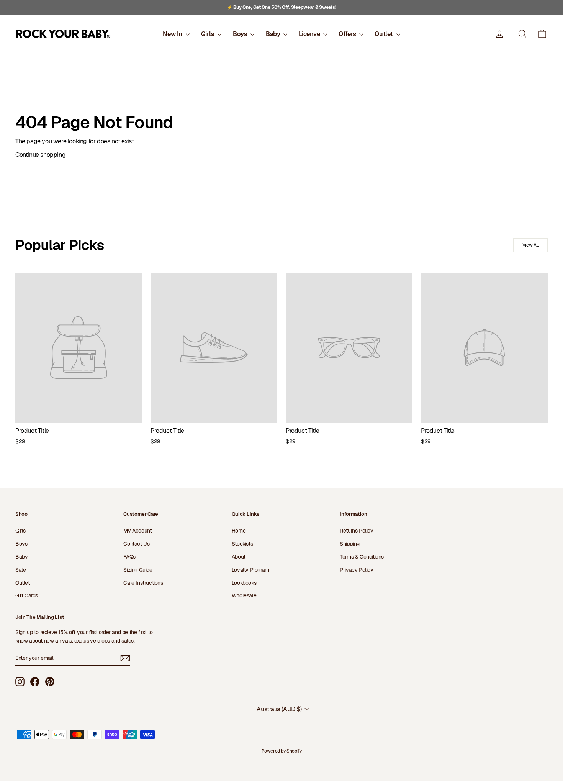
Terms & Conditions (362, 556)
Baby (274, 34)
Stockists (242, 543)
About (238, 556)
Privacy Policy (356, 569)
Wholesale (244, 595)
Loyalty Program (250, 569)
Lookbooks (244, 582)
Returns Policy (356, 530)
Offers (348, 34)
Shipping (350, 543)
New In (173, 34)
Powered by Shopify (282, 751)
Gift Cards (26, 595)
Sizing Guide (137, 569)
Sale (20, 569)
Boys (241, 34)
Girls (208, 34)
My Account (137, 530)
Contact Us (136, 543)
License (310, 34)
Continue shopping (40, 155)
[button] (542, 34)
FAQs (129, 556)
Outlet (384, 34)
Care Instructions (143, 582)
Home (238, 530)
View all (530, 245)
